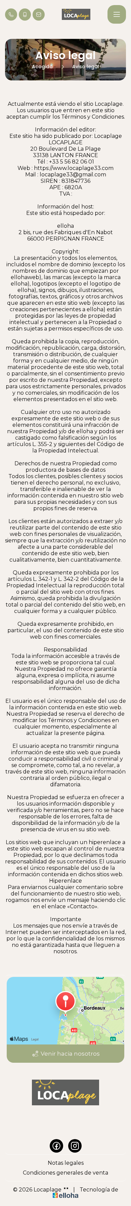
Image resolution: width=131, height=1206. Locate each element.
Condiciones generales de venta (65, 1173)
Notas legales (66, 1163)
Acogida (42, 66)
